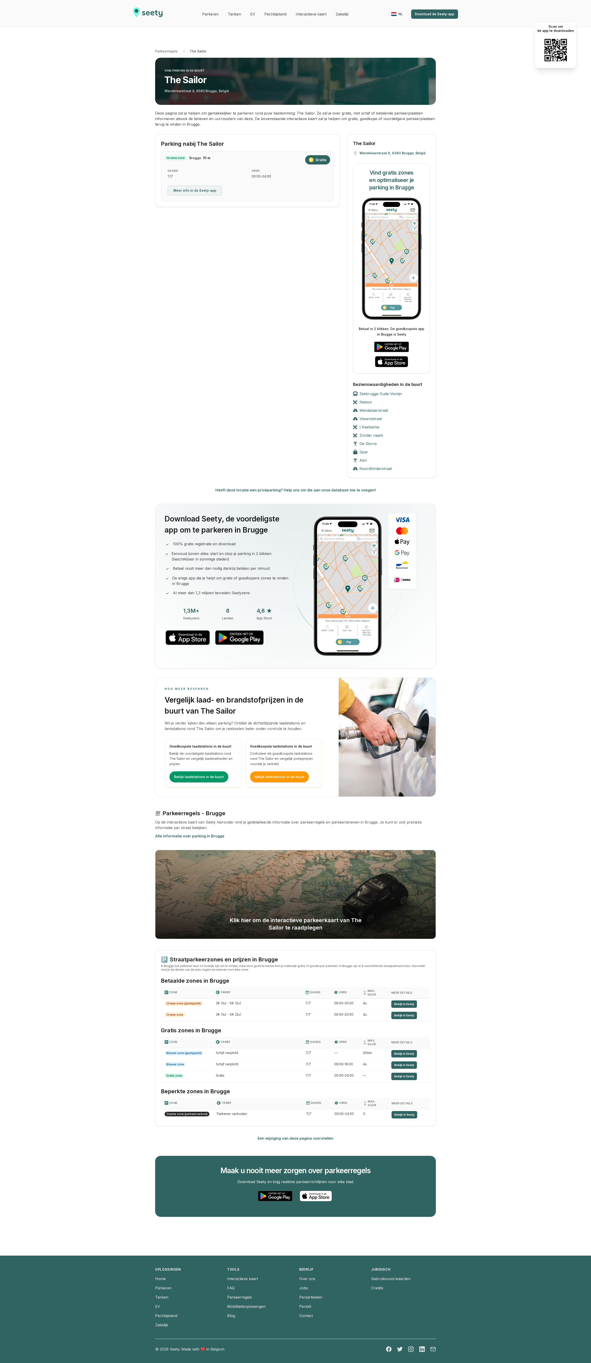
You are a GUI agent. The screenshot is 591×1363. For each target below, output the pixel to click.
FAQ (231, 1288)
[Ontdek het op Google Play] (391, 347)
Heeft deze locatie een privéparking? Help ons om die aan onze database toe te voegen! (295, 490)
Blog (231, 1315)
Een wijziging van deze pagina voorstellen (295, 1138)
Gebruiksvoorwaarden (390, 1278)
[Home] (148, 14)
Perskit (305, 1306)
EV (157, 1306)
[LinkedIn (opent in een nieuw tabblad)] (422, 1349)
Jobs (303, 1288)
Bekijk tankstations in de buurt (279, 777)
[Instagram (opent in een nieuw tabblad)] (411, 1349)
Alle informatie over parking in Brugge (189, 836)
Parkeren (163, 1288)
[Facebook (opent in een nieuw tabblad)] (389, 1349)
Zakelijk (161, 1325)
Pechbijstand (166, 1315)
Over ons (307, 1278)
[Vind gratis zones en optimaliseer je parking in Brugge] (391, 258)
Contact (306, 1315)
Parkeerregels (166, 51)
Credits (377, 1288)
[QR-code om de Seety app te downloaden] (555, 50)
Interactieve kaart (242, 1278)
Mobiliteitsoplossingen (246, 1306)
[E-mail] (433, 1349)
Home (160, 1278)
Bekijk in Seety (404, 1004)
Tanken (161, 1297)
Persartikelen (310, 1297)
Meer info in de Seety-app (194, 190)
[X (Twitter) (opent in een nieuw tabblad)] (400, 1349)
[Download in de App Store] (391, 362)
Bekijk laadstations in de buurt (199, 777)
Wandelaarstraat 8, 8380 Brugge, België (196, 91)
